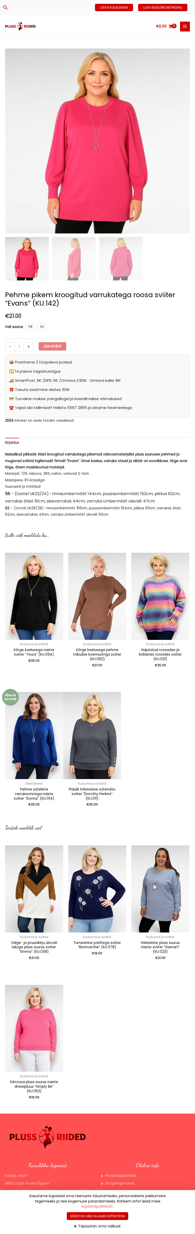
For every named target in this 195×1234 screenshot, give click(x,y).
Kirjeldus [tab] (12, 442)
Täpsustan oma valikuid (99, 1226)
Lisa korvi (52, 346)
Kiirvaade (92, 775)
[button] (6, 7)
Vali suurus (14, 326)
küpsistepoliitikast (97, 1206)
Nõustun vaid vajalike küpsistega (97, 1216)
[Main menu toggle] (185, 26)
